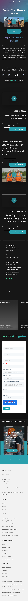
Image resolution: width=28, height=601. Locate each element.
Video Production (6, 567)
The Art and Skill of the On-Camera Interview (14, 587)
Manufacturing (6, 547)
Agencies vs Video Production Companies (13, 589)
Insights (4, 506)
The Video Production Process (10, 595)
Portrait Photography (7, 532)
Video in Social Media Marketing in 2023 (12, 592)
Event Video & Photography (9, 529)
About (3, 503)
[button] (2, 2)
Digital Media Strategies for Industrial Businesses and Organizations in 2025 (12, 583)
